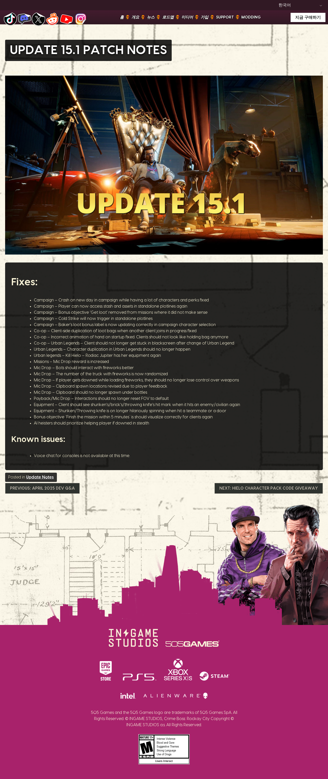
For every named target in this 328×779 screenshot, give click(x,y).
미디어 (187, 17)
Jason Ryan (65, 72)
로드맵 (168, 17)
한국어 (285, 5)
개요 (135, 17)
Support (225, 17)
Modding (251, 17)
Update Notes (40, 477)
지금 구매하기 (308, 17)
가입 (204, 17)
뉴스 (151, 17)
